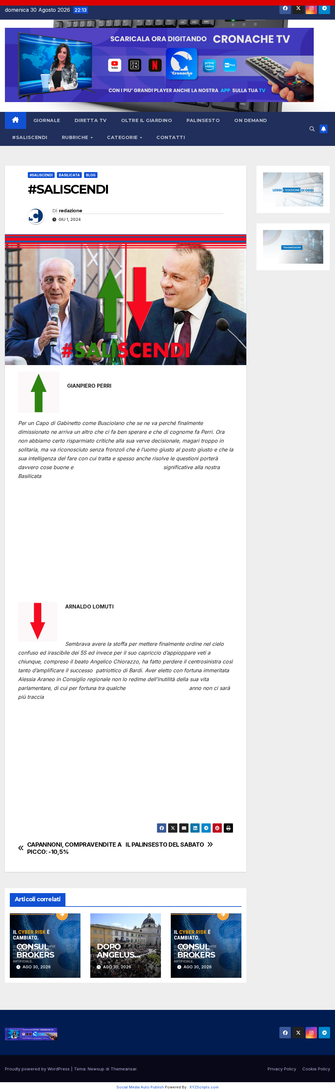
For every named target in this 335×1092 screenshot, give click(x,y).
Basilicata (69, 175)
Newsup (96, 1068)
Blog (91, 175)
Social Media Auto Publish (140, 1087)
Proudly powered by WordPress (38, 1068)
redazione (70, 211)
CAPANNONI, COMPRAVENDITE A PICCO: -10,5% (74, 848)
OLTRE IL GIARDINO (146, 120)
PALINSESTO (203, 120)
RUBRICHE (76, 137)
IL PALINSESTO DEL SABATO (165, 844)
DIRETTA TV (91, 120)
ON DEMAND (250, 120)
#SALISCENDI (29, 137)
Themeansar (123, 1068)
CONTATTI (170, 137)
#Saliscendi (41, 175)
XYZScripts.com (204, 1087)
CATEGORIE (123, 137)
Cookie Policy (316, 1068)
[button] (312, 129)
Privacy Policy (282, 1068)
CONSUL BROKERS (35, 951)
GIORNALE (46, 120)
